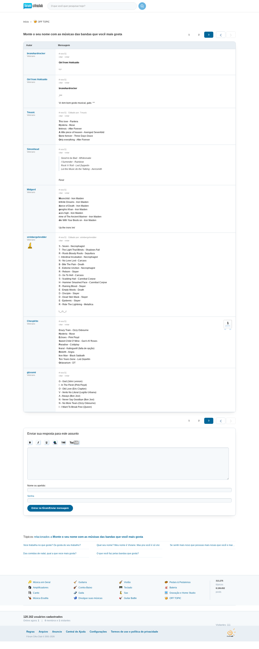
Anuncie (57, 631)
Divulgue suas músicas (90, 598)
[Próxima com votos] (230, 329)
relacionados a (88, 536)
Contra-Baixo (85, 587)
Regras (30, 631)
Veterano (31, 56)
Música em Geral (41, 582)
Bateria (173, 587)
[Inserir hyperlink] (55, 442)
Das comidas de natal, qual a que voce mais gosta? (49, 553)
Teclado (128, 587)
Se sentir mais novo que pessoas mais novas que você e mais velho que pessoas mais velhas (203, 545)
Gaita (81, 593)
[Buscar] (142, 6)
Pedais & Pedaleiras (180, 582)
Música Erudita (40, 598)
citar (61, 57)
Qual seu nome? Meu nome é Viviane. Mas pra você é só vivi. (128, 545)
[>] (231, 34)
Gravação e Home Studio (182, 593)
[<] (220, 34)
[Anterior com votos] (225, 329)
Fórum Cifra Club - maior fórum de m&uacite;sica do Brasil (33, 6)
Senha (30, 496)
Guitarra (82, 582)
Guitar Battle (130, 598)
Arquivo (43, 631)
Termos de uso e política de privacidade (134, 631)
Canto (36, 593)
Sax (126, 593)
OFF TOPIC (44, 21)
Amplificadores (40, 587)
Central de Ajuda (76, 631)
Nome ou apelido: (36, 485)
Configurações (98, 631)
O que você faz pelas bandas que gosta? (118, 553)
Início (26, 21)
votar (67, 57)
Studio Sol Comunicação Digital (231, 633)
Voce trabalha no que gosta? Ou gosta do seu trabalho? (52, 545)
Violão (127, 582)
